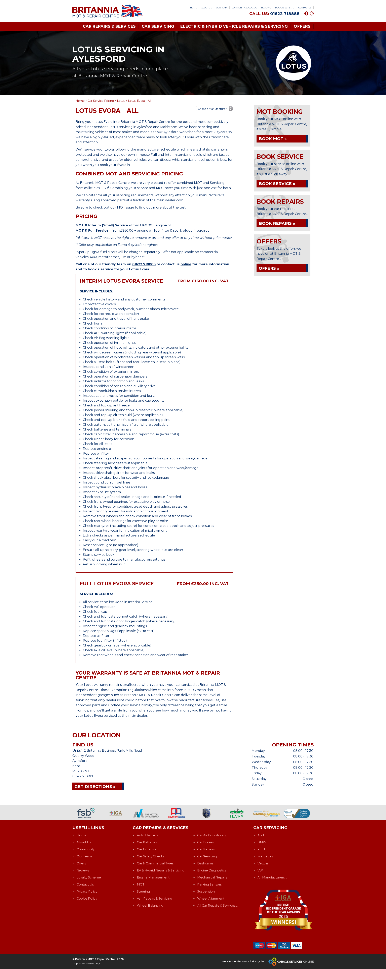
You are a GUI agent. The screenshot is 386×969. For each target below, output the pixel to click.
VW (260, 870)
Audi (261, 835)
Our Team (221, 7)
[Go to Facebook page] (306, 13)
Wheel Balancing (150, 905)
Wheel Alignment (210, 898)
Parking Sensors (209, 884)
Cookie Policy (87, 898)
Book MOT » (273, 138)
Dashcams (205, 863)
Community (85, 849)
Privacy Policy (87, 891)
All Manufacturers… (272, 877)
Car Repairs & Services (109, 26)
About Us (206, 7)
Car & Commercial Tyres (155, 863)
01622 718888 (274, 14)
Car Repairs (206, 849)
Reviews (266, 7)
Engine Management (153, 877)
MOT (140, 884)
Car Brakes (205, 842)
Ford (261, 849)
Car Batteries (147, 842)
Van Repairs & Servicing (154, 898)
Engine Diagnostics (211, 870)
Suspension (206, 891)
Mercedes (265, 856)
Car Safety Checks (150, 856)
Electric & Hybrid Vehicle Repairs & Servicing (234, 26)
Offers (302, 26)
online (186, 264)
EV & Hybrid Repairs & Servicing (160, 870)
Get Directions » (95, 786)
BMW (262, 842)
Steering (143, 891)
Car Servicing (158, 26)
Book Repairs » (277, 223)
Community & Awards (244, 7)
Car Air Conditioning (212, 835)
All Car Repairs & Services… (217, 905)
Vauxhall (264, 863)
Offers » (269, 268)
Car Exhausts (146, 849)
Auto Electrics (147, 835)
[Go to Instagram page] (312, 13)
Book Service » (277, 183)
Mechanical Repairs (212, 877)
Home (193, 7)
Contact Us (304, 7)
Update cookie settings (87, 963)
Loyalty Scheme (284, 7)
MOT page (125, 207)
